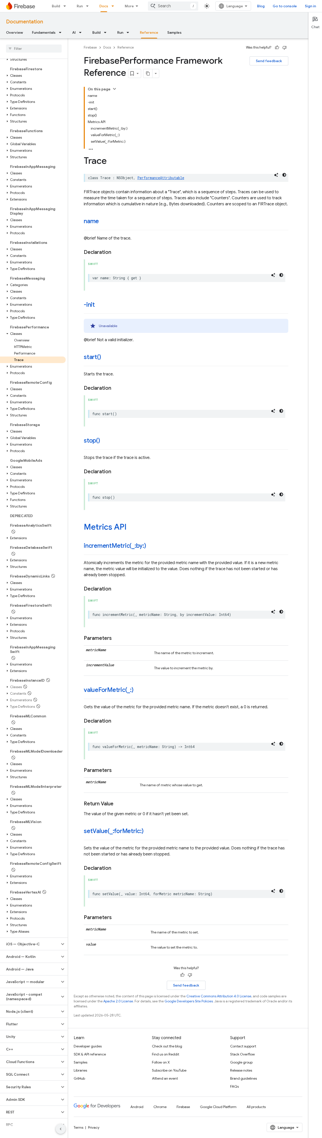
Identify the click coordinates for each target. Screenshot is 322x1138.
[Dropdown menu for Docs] (114, 6)
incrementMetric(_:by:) (115, 546)
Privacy (93, 1127)
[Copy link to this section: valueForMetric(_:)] (139, 690)
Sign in (310, 6)
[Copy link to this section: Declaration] (116, 252)
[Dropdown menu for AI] (82, 32)
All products (256, 1107)
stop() (92, 440)
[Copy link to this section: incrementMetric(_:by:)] (151, 546)
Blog (261, 6)
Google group (241, 1062)
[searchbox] (34, 49)
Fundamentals (44, 32)
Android (136, 1107)
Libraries (80, 1070)
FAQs (234, 1086)
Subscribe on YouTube (169, 1070)
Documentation (24, 22)
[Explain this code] (276, 175)
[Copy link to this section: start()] (106, 358)
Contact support (243, 1046)
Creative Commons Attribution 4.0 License (218, 996)
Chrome (160, 1107)
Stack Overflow (242, 1054)
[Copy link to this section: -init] (100, 305)
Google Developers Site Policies (189, 1001)
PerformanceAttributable (160, 177)
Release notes (241, 1070)
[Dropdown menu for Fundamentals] (62, 32)
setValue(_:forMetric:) (114, 831)
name (91, 221)
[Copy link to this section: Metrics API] (132, 528)
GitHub (79, 1078)
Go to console (285, 6)
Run (80, 6)
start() (92, 357)
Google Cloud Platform (218, 1107)
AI (74, 32)
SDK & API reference (90, 1054)
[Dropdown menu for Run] (89, 6)
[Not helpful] (284, 47)
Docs (103, 6)
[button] (33, 59)
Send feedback (269, 61)
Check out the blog (167, 1046)
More (129, 6)
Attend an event (165, 1078)
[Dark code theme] (284, 175)
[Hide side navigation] (61, 1129)
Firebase (90, 47)
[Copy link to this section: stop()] (105, 441)
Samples (174, 32)
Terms (78, 1127)
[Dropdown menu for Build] (66, 6)
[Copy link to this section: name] (104, 222)
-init (89, 304)
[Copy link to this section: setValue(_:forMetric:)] (149, 832)
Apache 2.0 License (118, 1001)
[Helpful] (277, 47)
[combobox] (173, 6)
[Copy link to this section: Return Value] (118, 804)
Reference (149, 32)
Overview (14, 32)
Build (56, 6)
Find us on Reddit (165, 1054)
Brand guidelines (243, 1078)
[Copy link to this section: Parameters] (117, 638)
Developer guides (88, 1046)
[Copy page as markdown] (147, 73)
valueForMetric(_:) (109, 690)
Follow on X (161, 1062)
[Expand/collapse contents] (114, 89)
